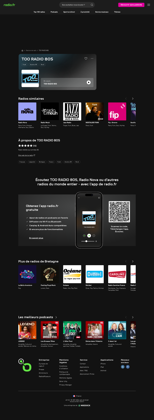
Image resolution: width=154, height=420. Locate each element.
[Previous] (126, 98)
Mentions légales (65, 378)
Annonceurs (43, 373)
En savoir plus (36, 238)
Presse (41, 369)
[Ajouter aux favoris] (86, 58)
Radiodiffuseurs (44, 376)
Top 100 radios (39, 12)
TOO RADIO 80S (50, 84)
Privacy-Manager (65, 385)
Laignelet (32, 162)
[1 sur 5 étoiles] (19, 145)
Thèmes (117, 12)
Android (103, 370)
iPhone (103, 364)
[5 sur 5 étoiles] (31, 145)
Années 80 (33, 64)
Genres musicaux (101, 12)
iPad (102, 367)
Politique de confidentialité (64, 373)
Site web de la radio (25, 155)
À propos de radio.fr (43, 365)
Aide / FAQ (83, 370)
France (51, 162)
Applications (84, 367)
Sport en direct (69, 12)
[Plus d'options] (92, 58)
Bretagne (42, 162)
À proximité (85, 12)
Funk (24, 64)
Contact (83, 364)
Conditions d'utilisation (63, 367)
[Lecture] (89, 82)
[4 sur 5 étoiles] (28, 145)
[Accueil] (22, 50)
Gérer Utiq (63, 381)
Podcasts (54, 12)
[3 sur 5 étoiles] (25, 145)
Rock (42, 64)
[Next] (133, 98)
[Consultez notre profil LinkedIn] (123, 367)
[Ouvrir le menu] (148, 4)
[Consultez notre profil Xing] (128, 367)
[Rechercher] (91, 4)
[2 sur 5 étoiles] (22, 145)
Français (22, 162)
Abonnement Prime (87, 374)
